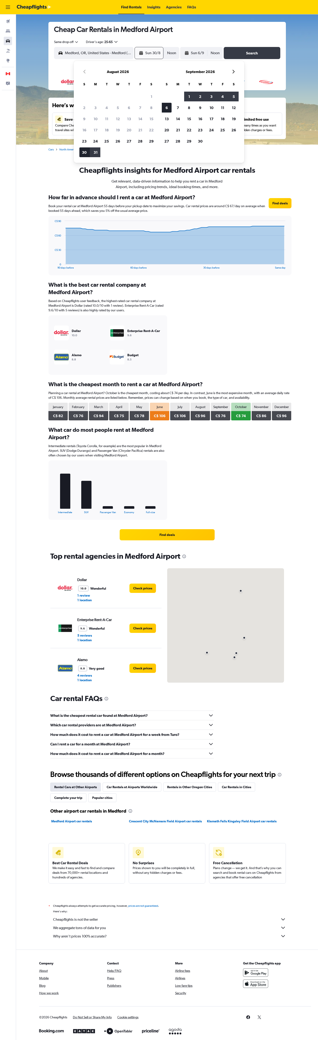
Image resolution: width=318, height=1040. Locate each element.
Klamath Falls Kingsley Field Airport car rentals (242, 821)
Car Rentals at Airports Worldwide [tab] (132, 787)
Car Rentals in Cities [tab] (236, 787)
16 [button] (84, 130)
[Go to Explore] (8, 60)
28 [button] (140, 141)
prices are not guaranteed (143, 905)
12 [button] (118, 119)
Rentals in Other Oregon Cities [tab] (189, 787)
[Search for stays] (8, 31)
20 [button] (129, 130)
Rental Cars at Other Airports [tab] (75, 787)
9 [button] (84, 119)
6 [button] (129, 108)
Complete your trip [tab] (68, 798)
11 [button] (106, 119)
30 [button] (84, 152)
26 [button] (117, 141)
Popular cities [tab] (102, 798)
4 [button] (106, 108)
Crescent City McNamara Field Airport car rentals (165, 821)
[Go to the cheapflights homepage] (34, 7)
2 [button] (84, 108)
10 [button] (96, 119)
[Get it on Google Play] (255, 972)
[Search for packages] (8, 50)
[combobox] (66, 42)
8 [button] (151, 108)
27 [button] (129, 141)
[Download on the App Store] (255, 984)
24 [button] (95, 141)
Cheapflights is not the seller (75, 919)
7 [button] (140, 108)
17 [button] (96, 130)
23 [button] (84, 141)
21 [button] (140, 130)
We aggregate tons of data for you (79, 928)
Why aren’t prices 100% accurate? (80, 936)
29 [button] (151, 141)
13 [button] (129, 119)
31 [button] (96, 152)
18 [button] (107, 130)
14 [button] (140, 119)
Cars (51, 149)
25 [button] (106, 141)
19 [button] (118, 130)
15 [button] (151, 119)
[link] (280, 203)
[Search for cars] (8, 41)
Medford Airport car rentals (71, 821)
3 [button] (95, 108)
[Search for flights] (8, 21)
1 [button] (151, 96)
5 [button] (118, 108)
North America (68, 149)
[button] (8, 7)
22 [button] (151, 130)
